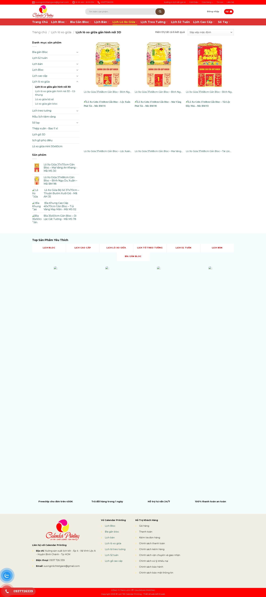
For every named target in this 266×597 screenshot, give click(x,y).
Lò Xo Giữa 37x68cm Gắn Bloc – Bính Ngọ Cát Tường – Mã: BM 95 (107, 92)
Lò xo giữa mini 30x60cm (47, 146)
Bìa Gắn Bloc (79, 22)
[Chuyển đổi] (77, 52)
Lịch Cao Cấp (202, 22)
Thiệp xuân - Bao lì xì (45, 128)
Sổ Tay (223, 22)
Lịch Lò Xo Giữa (124, 22)
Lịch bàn (37, 64)
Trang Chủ (40, 22)
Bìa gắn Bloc (40, 52)
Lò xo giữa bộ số (44, 99)
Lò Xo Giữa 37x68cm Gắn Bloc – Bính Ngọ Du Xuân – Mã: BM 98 (158, 92)
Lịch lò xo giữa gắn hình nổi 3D (53, 86)
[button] (213, 11)
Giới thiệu (193, 2)
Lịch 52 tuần (39, 58)
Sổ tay (36, 122)
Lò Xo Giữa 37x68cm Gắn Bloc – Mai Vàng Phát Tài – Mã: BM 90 (158, 151)
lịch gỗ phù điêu (42, 140)
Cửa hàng (206, 2)
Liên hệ (230, 2)
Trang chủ (39, 32)
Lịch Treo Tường (153, 22)
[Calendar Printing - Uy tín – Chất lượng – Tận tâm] (54, 11)
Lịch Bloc (58, 22)
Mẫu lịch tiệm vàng (44, 116)
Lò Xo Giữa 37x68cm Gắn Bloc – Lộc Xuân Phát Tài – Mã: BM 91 (107, 151)
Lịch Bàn (100, 22)
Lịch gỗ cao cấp (114, 561)
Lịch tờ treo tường (115, 549)
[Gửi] (160, 11)
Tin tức (220, 2)
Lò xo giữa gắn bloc (46, 103)
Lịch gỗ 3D (38, 134)
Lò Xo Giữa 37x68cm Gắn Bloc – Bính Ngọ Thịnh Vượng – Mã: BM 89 (209, 92)
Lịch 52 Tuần (180, 22)
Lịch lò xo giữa (61, 32)
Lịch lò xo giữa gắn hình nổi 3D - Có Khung (55, 93)
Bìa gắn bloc (112, 531)
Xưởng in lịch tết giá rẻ (175, 2)
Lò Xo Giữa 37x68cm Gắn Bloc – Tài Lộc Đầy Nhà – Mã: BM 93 (208, 151)
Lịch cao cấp (39, 75)
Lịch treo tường (41, 110)
